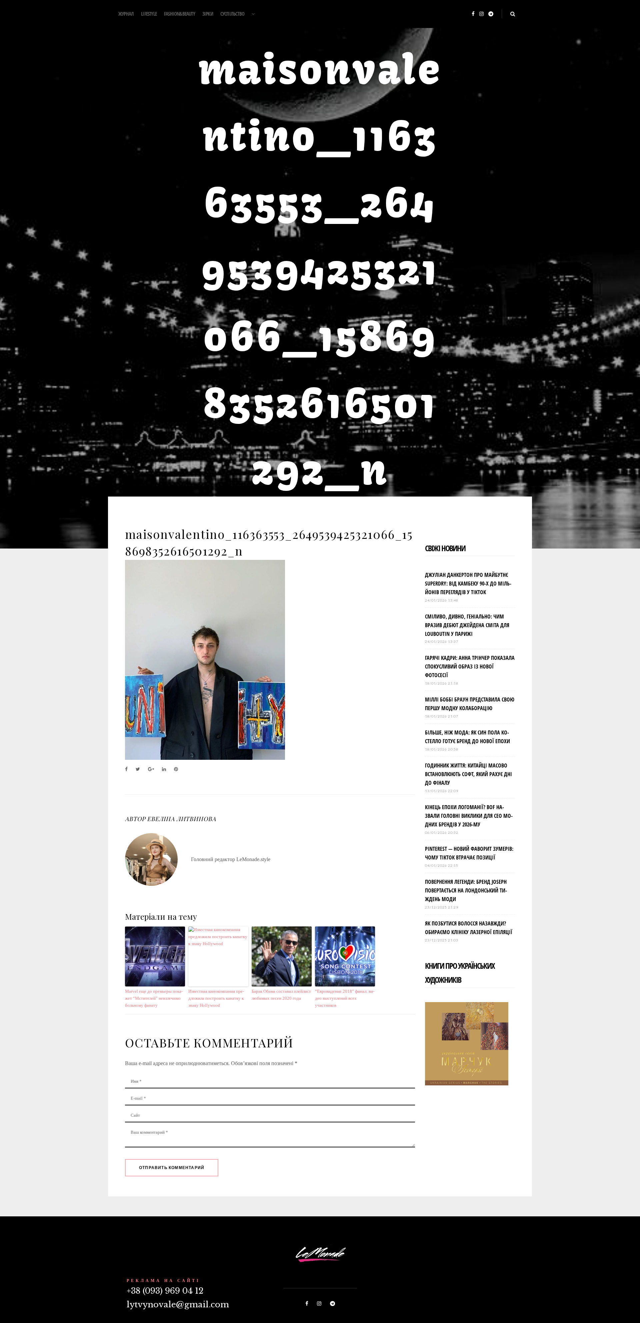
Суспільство (232, 13)
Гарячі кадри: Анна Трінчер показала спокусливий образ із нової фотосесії (470, 666)
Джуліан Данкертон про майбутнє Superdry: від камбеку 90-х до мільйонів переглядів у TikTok (468, 583)
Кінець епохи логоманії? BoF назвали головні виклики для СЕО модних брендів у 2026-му (469, 815)
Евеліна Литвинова (181, 819)
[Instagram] (481, 14)
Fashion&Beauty (179, 13)
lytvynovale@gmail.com (178, 1304)
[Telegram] (490, 14)
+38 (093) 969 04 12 (165, 1291)
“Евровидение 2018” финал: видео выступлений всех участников (344, 998)
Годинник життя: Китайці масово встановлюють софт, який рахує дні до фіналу (468, 774)
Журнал (126, 13)
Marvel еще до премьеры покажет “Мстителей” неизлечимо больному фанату (154, 998)
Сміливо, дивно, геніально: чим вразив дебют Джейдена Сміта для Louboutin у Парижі (467, 625)
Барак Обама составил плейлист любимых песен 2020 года (281, 995)
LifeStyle (149, 13)
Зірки (207, 13)
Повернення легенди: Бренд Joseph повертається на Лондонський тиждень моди (466, 890)
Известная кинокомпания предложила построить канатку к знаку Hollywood (216, 998)
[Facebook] (473, 14)
